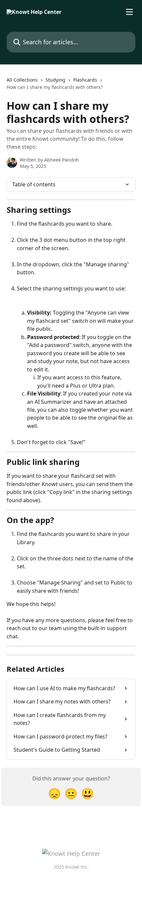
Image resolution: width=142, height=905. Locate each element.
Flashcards (85, 80)
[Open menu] (129, 12)
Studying (55, 80)
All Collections (22, 80)
